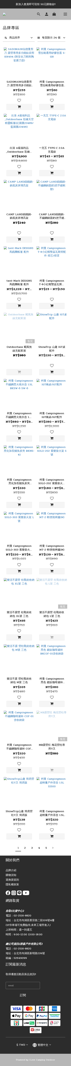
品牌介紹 (11, 870)
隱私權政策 (12, 884)
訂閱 (23, 995)
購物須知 (11, 875)
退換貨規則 (12, 880)
